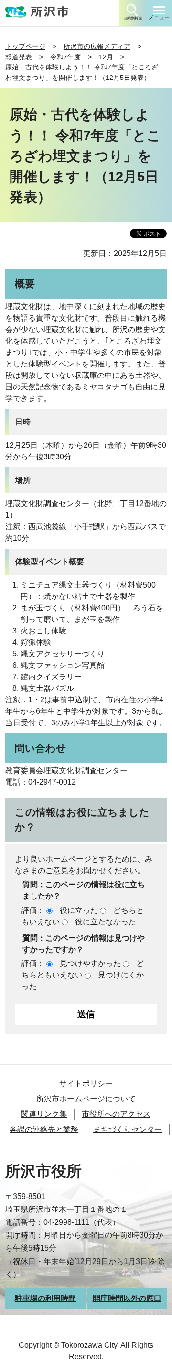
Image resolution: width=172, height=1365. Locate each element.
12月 (106, 57)
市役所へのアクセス (116, 1114)
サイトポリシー (86, 1083)
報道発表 (18, 57)
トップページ (25, 46)
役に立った (79, 910)
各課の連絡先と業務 (44, 1129)
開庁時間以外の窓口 (127, 1298)
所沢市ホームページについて (86, 1099)
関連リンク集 (44, 1114)
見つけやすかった (90, 963)
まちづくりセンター (127, 1129)
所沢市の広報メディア (97, 46)
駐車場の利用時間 (45, 1298)
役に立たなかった (105, 922)
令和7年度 (65, 57)
